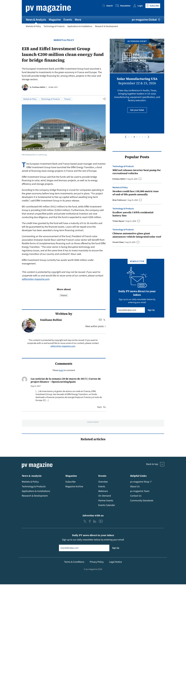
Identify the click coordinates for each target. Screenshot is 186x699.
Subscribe (70, 481)
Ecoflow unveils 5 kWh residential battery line (132, 214)
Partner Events (105, 500)
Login (140, 5)
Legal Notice (115, 562)
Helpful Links (138, 475)
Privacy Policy (97, 562)
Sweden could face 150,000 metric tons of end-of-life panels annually (135, 193)
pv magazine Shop (139, 481)
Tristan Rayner (118, 221)
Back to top (152, 464)
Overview (103, 481)
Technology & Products (54, 26)
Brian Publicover (119, 200)
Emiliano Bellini (38, 87)
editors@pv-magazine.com (35, 279)
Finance (67, 99)
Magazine (55, 19)
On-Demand (104, 495)
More (78, 19)
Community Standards (141, 500)
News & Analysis (36, 19)
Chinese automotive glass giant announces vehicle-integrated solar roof (136, 235)
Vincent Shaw (118, 242)
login (61, 370)
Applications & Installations (79, 26)
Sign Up (151, 310)
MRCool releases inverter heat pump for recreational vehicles (136, 172)
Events (67, 19)
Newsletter (125, 5)
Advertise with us (93, 515)
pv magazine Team (139, 491)
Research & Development (106, 26)
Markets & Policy (33, 26)
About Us (135, 486)
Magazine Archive (74, 486)
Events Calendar (106, 505)
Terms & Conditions (74, 562)
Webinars (103, 491)
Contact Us (135, 495)
